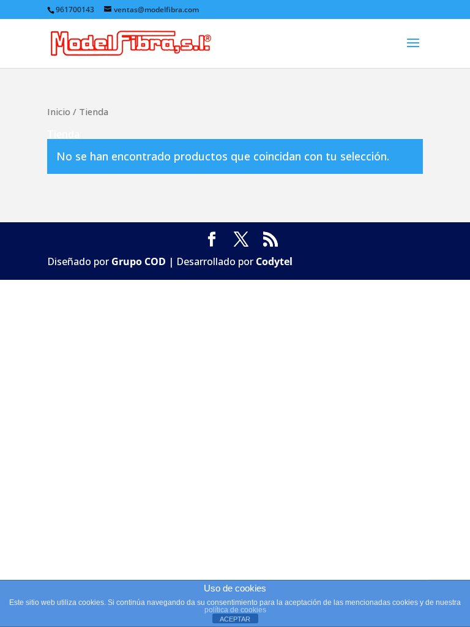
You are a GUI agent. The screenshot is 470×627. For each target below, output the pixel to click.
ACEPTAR (235, 619)
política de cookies (235, 610)
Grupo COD (138, 261)
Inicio (58, 111)
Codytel (274, 261)
